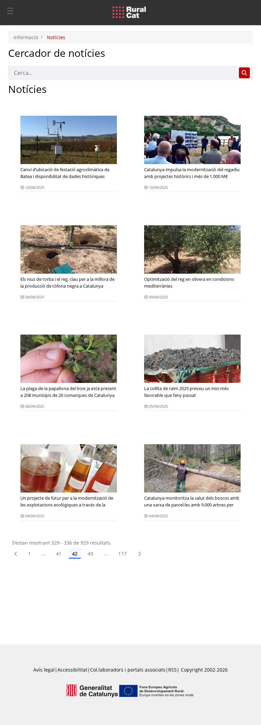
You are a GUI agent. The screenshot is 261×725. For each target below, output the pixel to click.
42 (74, 553)
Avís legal (44, 669)
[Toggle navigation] (10, 10)
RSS (172, 669)
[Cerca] (244, 72)
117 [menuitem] (122, 553)
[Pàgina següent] (140, 553)
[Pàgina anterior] (16, 553)
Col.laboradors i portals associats (128, 669)
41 (59, 553)
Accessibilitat (72, 669)
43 (90, 553)
